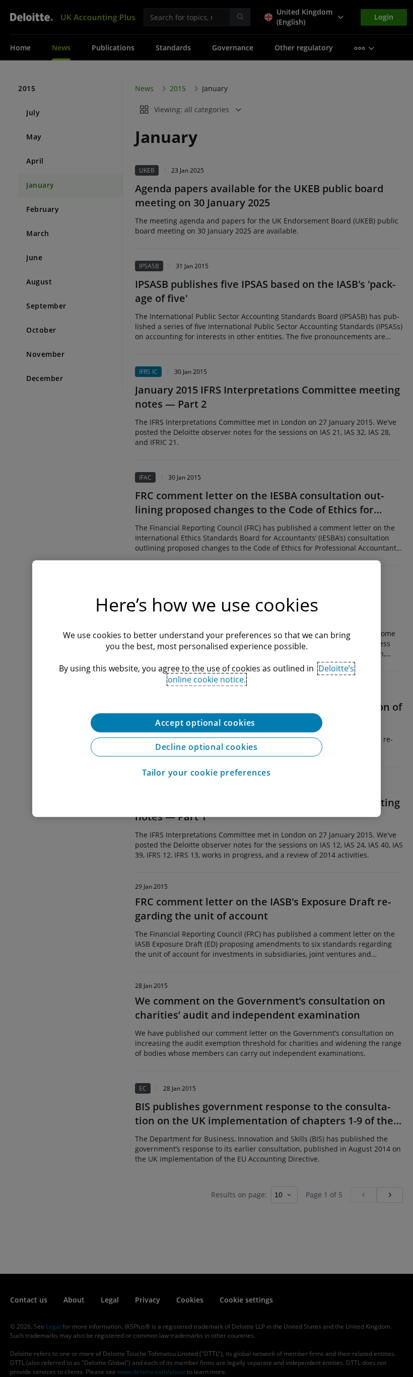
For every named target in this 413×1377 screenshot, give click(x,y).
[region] (206, 688)
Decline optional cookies (206, 746)
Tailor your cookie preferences (206, 772)
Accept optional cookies (206, 722)
